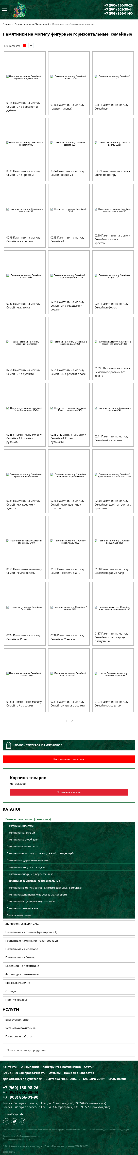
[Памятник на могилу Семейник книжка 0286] (24, 276)
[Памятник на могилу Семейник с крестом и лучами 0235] (24, 475)
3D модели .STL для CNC (22, 924)
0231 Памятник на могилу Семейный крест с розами (67, 703)
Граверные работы (18, 1036)
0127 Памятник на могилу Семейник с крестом (111, 703)
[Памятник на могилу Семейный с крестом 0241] (113, 408)
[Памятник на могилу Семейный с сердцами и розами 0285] (68, 276)
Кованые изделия (17, 983)
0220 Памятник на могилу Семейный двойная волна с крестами (113, 504)
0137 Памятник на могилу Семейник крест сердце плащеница (111, 637)
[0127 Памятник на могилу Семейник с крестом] (113, 673)
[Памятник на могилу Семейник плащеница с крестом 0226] (68, 475)
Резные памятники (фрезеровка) (28, 819)
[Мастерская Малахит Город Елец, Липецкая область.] (6, 1122)
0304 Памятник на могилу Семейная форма (67, 173)
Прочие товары (16, 1000)
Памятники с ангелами (21, 832)
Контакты (10, 1066)
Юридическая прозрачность (24, 1072)
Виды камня (117, 1079)
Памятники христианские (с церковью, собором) (37, 894)
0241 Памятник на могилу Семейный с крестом (111, 438)
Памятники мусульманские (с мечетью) (31, 901)
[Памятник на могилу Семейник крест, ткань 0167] (68, 541)
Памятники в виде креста (22, 846)
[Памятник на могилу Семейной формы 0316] (68, 76)
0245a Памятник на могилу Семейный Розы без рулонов (24, 438)
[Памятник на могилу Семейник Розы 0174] (24, 607)
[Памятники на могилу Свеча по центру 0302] (113, 143)
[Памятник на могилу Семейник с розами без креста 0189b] (113, 342)
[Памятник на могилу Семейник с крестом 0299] (24, 209)
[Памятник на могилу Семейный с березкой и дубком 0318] (24, 76)
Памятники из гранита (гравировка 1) (31, 932)
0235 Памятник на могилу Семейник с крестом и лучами (23, 504)
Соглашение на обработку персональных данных (23, 1136)
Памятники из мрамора (21, 949)
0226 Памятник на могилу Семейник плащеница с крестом (67, 504)
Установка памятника (20, 1028)
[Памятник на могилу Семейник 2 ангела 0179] (68, 607)
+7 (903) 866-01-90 (118, 13)
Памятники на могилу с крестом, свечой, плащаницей (40, 853)
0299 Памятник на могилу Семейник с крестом (23, 239)
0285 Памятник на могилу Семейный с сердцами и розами (67, 305)
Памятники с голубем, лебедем (26, 867)
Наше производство (79, 1072)
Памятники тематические (22, 908)
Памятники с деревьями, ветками (27, 860)
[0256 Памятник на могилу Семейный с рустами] (24, 342)
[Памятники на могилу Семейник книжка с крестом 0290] (113, 209)
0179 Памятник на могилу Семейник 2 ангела (67, 637)
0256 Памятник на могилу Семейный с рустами (23, 372)
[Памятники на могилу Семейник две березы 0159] (24, 541)
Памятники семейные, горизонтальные (33, 880)
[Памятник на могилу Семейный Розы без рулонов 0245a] (24, 408)
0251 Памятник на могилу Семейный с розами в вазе (68, 372)
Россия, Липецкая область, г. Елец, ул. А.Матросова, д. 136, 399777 (46, 1107)
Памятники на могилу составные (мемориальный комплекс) (44, 887)
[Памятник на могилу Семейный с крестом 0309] (24, 143)
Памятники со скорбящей (22, 839)
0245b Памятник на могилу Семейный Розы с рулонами (68, 438)
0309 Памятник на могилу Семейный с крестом (23, 173)
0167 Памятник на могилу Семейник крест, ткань (67, 571)
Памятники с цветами (20, 825)
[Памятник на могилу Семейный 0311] (113, 76)
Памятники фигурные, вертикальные (30, 874)
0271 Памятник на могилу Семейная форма (111, 305)
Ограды (10, 991)
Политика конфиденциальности (16, 1139)
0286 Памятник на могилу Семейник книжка (23, 305)
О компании (30, 1066)
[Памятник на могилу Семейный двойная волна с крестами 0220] (113, 475)
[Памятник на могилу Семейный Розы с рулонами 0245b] (68, 408)
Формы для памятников (22, 974)
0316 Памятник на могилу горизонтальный (67, 106)
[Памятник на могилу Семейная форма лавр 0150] (113, 541)
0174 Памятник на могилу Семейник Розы (23, 637)
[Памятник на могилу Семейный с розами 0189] (24, 673)
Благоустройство (17, 1019)
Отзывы (55, 1072)
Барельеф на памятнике (22, 966)
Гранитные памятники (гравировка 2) (31, 940)
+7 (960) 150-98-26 (118, 5)
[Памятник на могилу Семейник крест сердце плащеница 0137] (113, 607)
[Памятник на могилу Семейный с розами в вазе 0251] (68, 342)
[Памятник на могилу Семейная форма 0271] (113, 276)
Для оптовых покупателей (22, 1079)
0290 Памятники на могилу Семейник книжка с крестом (112, 239)
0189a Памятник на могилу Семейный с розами (24, 703)
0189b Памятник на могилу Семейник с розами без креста (112, 372)
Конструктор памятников (61, 1066)
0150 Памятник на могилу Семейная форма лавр (111, 571)
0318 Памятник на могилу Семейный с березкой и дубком (23, 106)
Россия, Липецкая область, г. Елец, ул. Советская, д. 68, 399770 (43, 1103)
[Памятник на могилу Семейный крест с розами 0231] (68, 673)
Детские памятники (19, 915)
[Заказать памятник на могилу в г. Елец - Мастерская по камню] (20, 9)
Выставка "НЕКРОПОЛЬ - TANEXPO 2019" (75, 1079)
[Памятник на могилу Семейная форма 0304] (68, 143)
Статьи (89, 1066)
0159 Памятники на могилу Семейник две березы (24, 571)
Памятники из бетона (20, 957)
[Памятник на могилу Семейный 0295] (68, 209)
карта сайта (9, 1152)
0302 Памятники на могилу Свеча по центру (112, 173)
